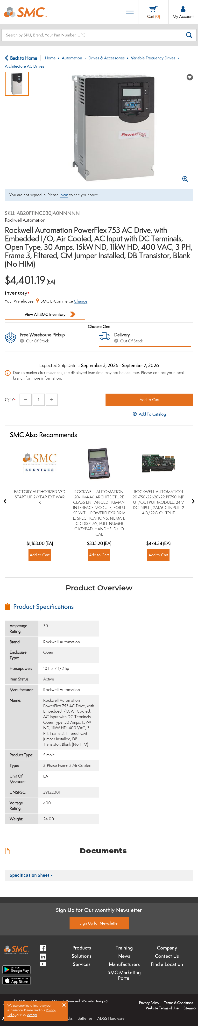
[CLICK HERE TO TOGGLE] (130, 12)
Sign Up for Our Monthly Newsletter (99, 909)
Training (124, 948)
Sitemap (190, 1008)
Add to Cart (149, 399)
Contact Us (167, 956)
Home (50, 58)
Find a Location (167, 964)
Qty (9, 400)
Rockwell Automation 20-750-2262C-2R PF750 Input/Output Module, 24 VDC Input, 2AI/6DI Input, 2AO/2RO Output (158, 502)
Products (81, 948)
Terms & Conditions (178, 1002)
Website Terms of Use (162, 1008)
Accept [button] (32, 1015)
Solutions (82, 956)
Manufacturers (124, 964)
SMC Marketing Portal (124, 975)
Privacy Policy (149, 1002)
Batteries (85, 1018)
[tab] (52, 606)
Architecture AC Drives (24, 66)
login (64, 195)
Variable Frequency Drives (153, 58)
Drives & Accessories (106, 58)
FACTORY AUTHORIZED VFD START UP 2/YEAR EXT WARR (39, 497)
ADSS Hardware (111, 1018)
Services (82, 964)
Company (167, 948)
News (124, 956)
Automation (72, 58)
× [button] (64, 1004)
